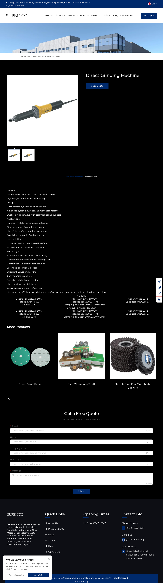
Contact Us (126, 15)
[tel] (159, 281)
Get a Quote (149, 15)
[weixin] (159, 299)
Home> (23, 56)
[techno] (15, 514)
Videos (107, 15)
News (94, 15)
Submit (81, 491)
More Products (91, 177)
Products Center (77, 15)
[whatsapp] (159, 287)
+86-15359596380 (83, 2)
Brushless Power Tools (51, 56)
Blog (115, 15)
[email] (159, 293)
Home (48, 15)
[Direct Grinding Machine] (42, 110)
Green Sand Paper (30, 384)
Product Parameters (74, 177)
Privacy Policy (81, 581)
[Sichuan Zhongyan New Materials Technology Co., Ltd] (17, 15)
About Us (60, 15)
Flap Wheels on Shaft (81, 384)
